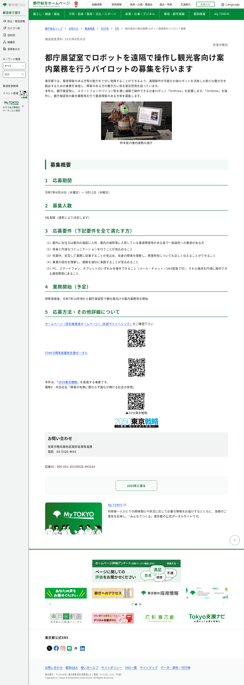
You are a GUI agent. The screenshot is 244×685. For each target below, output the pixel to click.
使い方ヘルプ (90, 667)
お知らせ (205, 4)
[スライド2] (136, 604)
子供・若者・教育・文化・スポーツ (92, 14)
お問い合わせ (54, 667)
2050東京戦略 (67, 382)
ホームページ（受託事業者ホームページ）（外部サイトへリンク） (89, 324)
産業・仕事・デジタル (140, 14)
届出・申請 (166, 4)
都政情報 (200, 14)
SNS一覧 (131, 667)
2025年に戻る (136, 485)
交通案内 (186, 4)
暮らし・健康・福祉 (46, 14)
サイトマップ (149, 667)
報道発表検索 (10, 86)
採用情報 (117, 4)
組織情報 (97, 4)
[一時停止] (140, 604)
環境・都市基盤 (174, 14)
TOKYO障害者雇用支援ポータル (66, 353)
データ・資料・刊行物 (175, 667)
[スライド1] (133, 604)
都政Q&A (72, 667)
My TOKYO (221, 14)
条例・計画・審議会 (141, 4)
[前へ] (50, 604)
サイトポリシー (111, 667)
